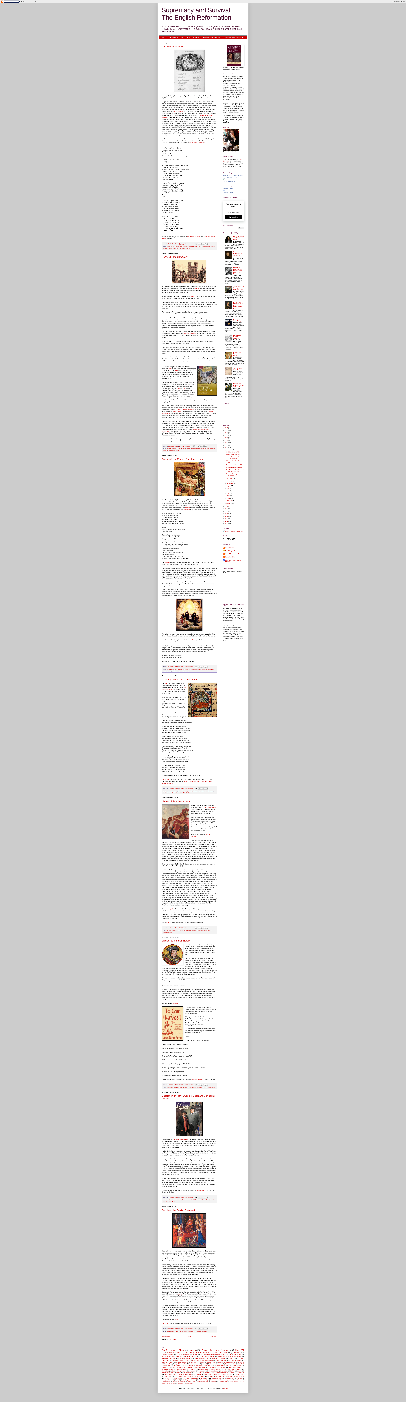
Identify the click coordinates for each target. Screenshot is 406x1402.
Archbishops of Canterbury (190, 1378)
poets (177, 248)
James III (177, 1380)
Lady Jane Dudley (203, 1380)
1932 (184, 388)
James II (204, 1364)
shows (171, 139)
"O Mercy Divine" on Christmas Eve (180, 679)
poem (178, 502)
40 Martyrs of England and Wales (212, 1354)
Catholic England (237, 1365)
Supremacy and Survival (175, 37)
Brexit (168, 1331)
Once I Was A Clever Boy (232, 554)
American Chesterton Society (174, 1199)
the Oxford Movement (197, 1362)
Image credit (165, 779)
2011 (226, 521)
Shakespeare (200, 1376)
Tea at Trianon (229, 548)
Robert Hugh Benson (227, 1380)
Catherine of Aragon (226, 1374)
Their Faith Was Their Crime (233, 37)
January (228, 503)
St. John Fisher (184, 1358)
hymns (188, 791)
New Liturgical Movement (233, 551)
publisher (175, 1003)
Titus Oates (211, 1367)
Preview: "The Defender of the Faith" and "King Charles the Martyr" (238, 271)
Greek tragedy (187, 930)
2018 (226, 447)
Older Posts (213, 1336)
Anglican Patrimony (217, 1378)
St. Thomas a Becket (193, 237)
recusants (192, 1371)
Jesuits (239, 1371)
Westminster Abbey (174, 450)
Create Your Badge (228, 192)
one (207, 1255)
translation (187, 509)
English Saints (203, 1369)
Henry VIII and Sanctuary (174, 257)
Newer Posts (166, 1336)
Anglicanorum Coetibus (210, 1374)
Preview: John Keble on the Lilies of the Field (238, 385)
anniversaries (170, 791)
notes (192, 296)
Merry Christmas (183, 669)
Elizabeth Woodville (189, 333)
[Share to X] (203, 244)
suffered (193, 640)
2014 (226, 513)
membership (200, 1190)
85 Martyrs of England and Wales (229, 1356)
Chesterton (213, 1381)
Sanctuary (207, 448)
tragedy (171, 909)
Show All (242, 564)
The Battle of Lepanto (171, 1201)
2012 (226, 518)
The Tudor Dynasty (219, 1358)
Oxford (220, 1364)
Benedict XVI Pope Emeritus (204, 1365)
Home (162, 37)
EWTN (232, 1371)
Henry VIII (179, 448)
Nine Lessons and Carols (169, 792)
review (204, 945)
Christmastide (211, 246)
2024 (226, 433)
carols (175, 791)
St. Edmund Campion (235, 1360)
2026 (226, 428)
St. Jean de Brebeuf (207, 669)
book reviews (170, 1087)
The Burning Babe (176, 671)
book (176, 370)
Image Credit (166, 1323)
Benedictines (187, 1372)
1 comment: (188, 446)
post (170, 368)
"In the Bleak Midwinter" (196, 143)
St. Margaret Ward (229, 1378)
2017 (226, 506)
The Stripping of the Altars (189, 1380)
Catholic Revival (166, 1381)
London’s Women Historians (185, 409)
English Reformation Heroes (176, 940)
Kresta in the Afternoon (179, 1381)
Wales (178, 1372)
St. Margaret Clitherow (234, 1367)
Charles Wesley (182, 791)
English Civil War (176, 1367)
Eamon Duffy (168, 1364)
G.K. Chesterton (183, 1354)
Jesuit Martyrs (170, 669)
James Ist (198, 1374)
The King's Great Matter (200, 1331)
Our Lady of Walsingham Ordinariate (224, 1372)
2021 (226, 440)
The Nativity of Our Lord (182, 792)
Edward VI (165, 1367)
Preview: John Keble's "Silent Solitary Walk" (237, 253)
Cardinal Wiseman (233, 1381)
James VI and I (239, 1374)
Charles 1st (223, 1371)
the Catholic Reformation (172, 1378)
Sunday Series (211, 1362)
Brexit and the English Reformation (179, 1210)
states (180, 1294)
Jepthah (194, 930)
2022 (226, 438)
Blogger (225, 1388)
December (165, 248)
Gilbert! (203, 1199)
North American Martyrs (195, 669)
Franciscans (201, 1371)
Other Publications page (181, 1139)
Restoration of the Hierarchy (236, 1376)
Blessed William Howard (181, 246)
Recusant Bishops (167, 932)
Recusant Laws (220, 1376)
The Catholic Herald (197, 1087)
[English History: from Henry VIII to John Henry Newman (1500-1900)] (224, 179)
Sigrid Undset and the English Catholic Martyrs (238, 288)
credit (167, 922)
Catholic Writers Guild (185, 1374)
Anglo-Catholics (171, 246)
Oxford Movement (214, 1380)
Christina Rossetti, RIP (173, 46)
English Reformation (181, 1364)
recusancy (241, 1362)
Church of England (230, 1364)
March (228, 498)
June (228, 491)
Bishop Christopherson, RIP (176, 801)
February (229, 500)
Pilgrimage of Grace (167, 1372)
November (229, 478)
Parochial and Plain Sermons (172, 1356)
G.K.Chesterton (197, 1199)
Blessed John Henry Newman (215, 1350)
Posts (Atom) (173, 1339)
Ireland (191, 1365)
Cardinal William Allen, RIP (238, 368)
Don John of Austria (187, 1199)
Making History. (177, 411)
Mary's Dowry (168, 1376)
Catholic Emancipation (221, 1365)
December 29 (172, 248)
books (193, 1350)
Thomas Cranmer (181, 1369)
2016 (226, 509)
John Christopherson (209, 807)
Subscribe (233, 217)
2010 (226, 523)
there (176, 1319)
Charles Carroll (191, 1381)
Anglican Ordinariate (182, 1362)
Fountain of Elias (230, 557)
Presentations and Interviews (211, 37)
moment (197, 288)
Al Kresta (239, 1378)
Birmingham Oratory (170, 1374)
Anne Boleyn (192, 1369)
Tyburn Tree (221, 1367)
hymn (167, 683)
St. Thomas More (187, 1087)
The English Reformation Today (232, 1369)
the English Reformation (209, 1087)
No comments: (189, 244)
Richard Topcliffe (194, 1364)
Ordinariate (189, 1383)
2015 (226, 511)
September (229, 483)
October (228, 481)
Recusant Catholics (168, 1358)
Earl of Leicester (171, 1383)
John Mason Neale (167, 1369)
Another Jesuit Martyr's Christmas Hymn (182, 459)
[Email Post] (195, 244)
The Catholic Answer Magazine (184, 1376)
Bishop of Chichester (172, 930)
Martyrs (177, 669)
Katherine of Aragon (167, 1362)
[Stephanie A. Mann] (224, 191)
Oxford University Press (197, 448)
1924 (178, 388)
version (187, 507)
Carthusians (165, 1371)
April (227, 496)
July (227, 488)
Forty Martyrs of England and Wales (194, 1367)
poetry (195, 1354)
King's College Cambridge (197, 791)
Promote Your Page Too (229, 181)
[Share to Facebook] (205, 244)
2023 (226, 435)
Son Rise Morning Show (173, 1350)
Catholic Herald (180, 1383)
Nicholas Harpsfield (198, 1079)
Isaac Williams (178, 111)
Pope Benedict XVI (201, 1358)
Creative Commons (190, 781)
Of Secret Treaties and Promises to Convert (238, 238)
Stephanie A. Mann (228, 188)
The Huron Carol (186, 671)
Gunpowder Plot (222, 1381)
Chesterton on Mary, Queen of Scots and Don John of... (234, 470)
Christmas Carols (202, 246)
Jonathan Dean (178, 1087)
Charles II (212, 1364)
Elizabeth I (180, 930)
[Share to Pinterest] (207, 244)
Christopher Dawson (167, 1380)
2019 (226, 445)
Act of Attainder (238, 1380)
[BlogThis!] (201, 244)
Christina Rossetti (192, 246)
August (228, 486)
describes (185, 98)
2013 (226, 516)
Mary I (209, 930)
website (167, 562)
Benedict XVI (204, 1378)
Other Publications (193, 37)
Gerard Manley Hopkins (179, 1371)
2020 (226, 442)
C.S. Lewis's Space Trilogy (237, 320)
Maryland (210, 1376)
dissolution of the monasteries (202, 1360)
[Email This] (199, 244)
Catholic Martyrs (167, 1354)
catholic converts (191, 1356)
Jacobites (207, 1372)
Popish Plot (241, 1372)
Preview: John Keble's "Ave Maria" (237, 354)
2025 (226, 430)
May (227, 493)
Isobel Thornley (187, 448)
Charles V (172, 1331)
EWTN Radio (197, 1372)
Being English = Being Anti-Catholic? (237, 336)
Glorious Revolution (203, 1381)
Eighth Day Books (235, 1354)
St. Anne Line (213, 1371)
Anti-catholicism (221, 1360)
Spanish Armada (215, 1369)
